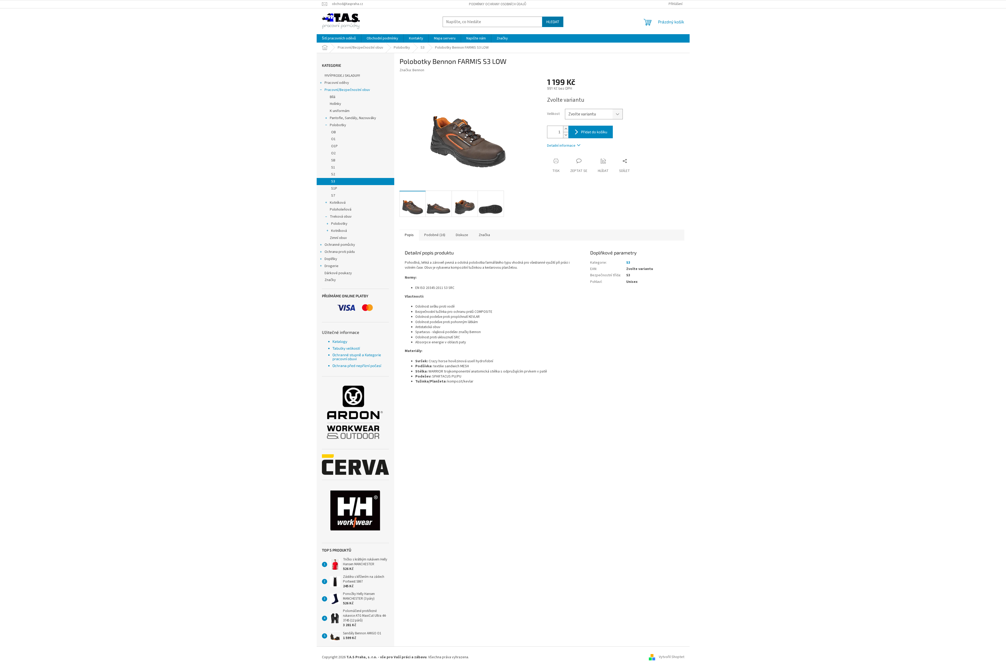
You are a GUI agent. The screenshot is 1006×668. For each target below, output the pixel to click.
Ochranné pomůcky (340, 244)
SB (333, 160)
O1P (334, 146)
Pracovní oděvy (337, 82)
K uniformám (340, 111)
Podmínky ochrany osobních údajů (497, 4)
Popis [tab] (409, 235)
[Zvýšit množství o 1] (565, 129)
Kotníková (338, 202)
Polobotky (338, 125)
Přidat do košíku (594, 132)
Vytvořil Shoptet (671, 657)
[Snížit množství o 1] (565, 135)
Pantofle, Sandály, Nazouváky (353, 118)
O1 (333, 139)
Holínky (335, 103)
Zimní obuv (338, 238)
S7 (333, 195)
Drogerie (331, 266)
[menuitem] (339, 38)
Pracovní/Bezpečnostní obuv (347, 90)
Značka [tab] (484, 235)
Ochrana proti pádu (340, 251)
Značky (330, 280)
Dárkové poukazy (338, 273)
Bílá (332, 97)
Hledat (552, 21)
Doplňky (331, 259)
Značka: (412, 70)
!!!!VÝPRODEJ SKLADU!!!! (342, 75)
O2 (333, 153)
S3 (333, 181)
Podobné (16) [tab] (434, 235)
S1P (334, 188)
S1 (333, 167)
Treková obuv (341, 216)
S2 (333, 174)
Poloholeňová (340, 209)
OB (333, 132)
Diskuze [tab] (462, 235)
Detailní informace (561, 145)
